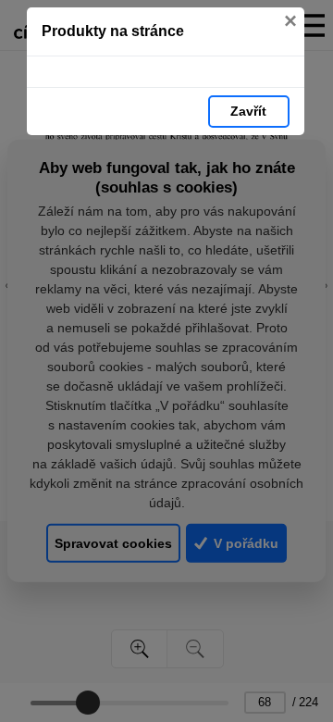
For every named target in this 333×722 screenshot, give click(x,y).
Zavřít (248, 111)
